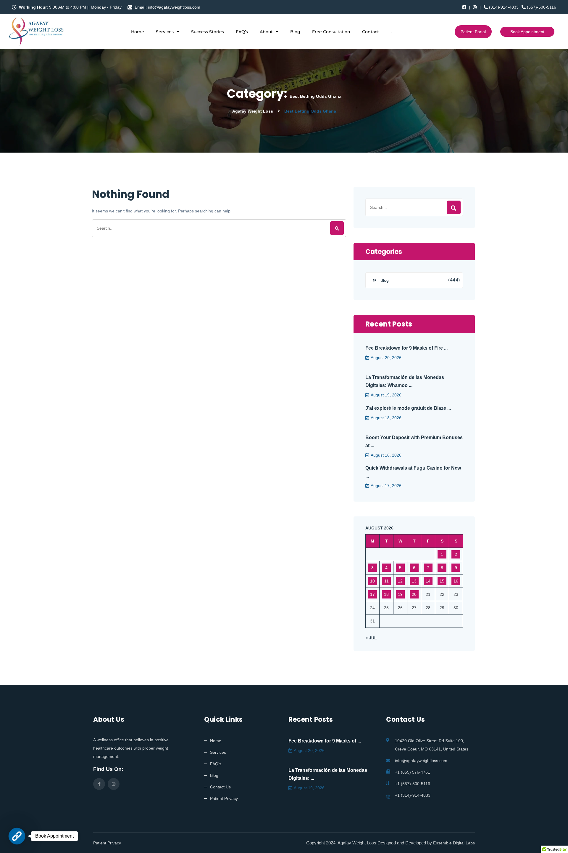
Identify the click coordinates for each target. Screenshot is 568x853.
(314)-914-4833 (503, 7)
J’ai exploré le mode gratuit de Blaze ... (408, 408)
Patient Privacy (224, 798)
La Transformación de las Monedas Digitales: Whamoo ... (404, 381)
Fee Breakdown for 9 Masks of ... (324, 740)
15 (442, 581)
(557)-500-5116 (541, 7)
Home (137, 31)
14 (428, 581)
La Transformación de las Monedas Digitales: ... (327, 774)
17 (372, 594)
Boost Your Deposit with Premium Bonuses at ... (414, 441)
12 (400, 581)
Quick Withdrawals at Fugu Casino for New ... (413, 471)
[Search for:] (219, 228)
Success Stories (207, 31)
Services (165, 31)
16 (456, 581)
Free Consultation (331, 31)
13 (414, 581)
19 (400, 594)
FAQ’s (242, 31)
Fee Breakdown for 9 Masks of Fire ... (406, 348)
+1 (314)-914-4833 (412, 795)
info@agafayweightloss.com (421, 760)
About (266, 31)
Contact (370, 31)
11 (386, 581)
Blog (295, 31)
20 (414, 594)
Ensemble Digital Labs (454, 843)
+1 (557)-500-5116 (412, 783)
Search (454, 207)
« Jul (371, 638)
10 (372, 581)
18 (386, 594)
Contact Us (220, 787)
